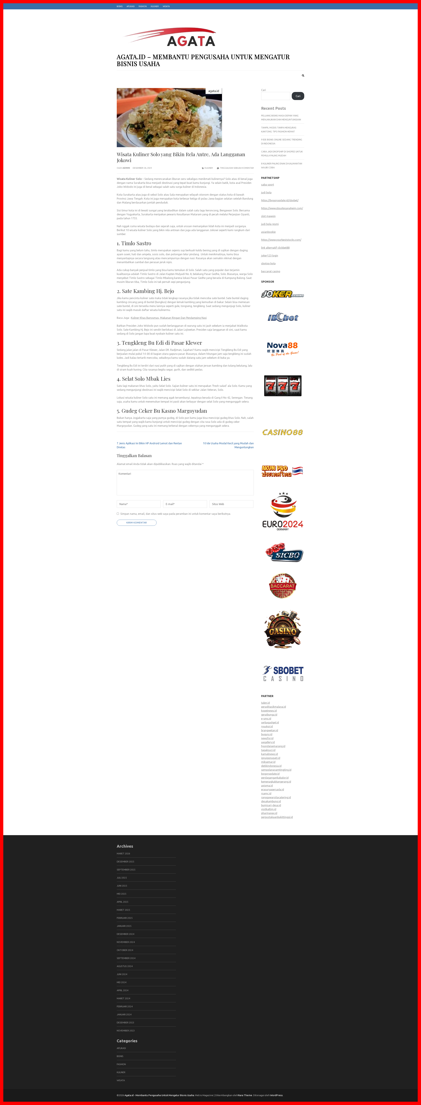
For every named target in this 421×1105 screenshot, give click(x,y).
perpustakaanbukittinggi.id (277, 817)
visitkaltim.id (268, 809)
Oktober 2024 (125, 950)
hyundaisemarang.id (273, 746)
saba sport (267, 184)
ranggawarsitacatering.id (276, 797)
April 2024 (122, 990)
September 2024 (126, 958)
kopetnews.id (269, 710)
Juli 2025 (122, 877)
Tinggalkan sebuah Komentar (237, 168)
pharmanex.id (269, 813)
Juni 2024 (122, 974)
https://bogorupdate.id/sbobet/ (279, 200)
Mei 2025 (121, 893)
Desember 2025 (125, 861)
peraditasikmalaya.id (273, 706)
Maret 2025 (123, 910)
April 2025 (122, 902)
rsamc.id (266, 793)
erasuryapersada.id (272, 789)
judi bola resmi (270, 224)
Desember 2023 (125, 1022)
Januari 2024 (124, 1014)
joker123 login (269, 255)
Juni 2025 (122, 885)
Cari (263, 90)
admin (126, 168)
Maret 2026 (123, 853)
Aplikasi (131, 6)
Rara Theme (245, 1095)
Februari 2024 (125, 1006)
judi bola (266, 192)
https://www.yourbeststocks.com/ (281, 239)
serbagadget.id (270, 722)
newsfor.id (267, 738)
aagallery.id (268, 742)
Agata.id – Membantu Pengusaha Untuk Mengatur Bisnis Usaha (203, 60)
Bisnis (120, 6)
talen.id (265, 702)
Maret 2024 (123, 998)
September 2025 (126, 869)
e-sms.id (266, 718)
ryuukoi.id (267, 726)
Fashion (143, 6)
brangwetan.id (269, 730)
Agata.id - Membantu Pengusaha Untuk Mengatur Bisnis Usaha (159, 1095)
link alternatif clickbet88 (275, 247)
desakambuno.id (271, 801)
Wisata (166, 6)
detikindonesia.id (271, 765)
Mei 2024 (121, 982)
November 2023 (126, 1030)
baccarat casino (270, 271)
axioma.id (267, 785)
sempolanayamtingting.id (276, 769)
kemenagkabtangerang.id (276, 781)
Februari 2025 (125, 918)
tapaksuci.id (268, 750)
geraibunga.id (269, 714)
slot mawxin (268, 216)
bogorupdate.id (270, 773)
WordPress (276, 1095)
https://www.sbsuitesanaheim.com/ (282, 208)
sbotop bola (268, 263)
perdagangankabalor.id (275, 777)
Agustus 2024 (125, 966)
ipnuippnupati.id (270, 757)
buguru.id (266, 734)
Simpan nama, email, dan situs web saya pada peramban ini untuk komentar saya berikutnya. (175, 513)
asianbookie (268, 231)
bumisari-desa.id (271, 805)
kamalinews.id (269, 754)
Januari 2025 (124, 926)
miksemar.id (268, 761)
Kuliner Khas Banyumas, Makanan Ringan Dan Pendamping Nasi (169, 317)
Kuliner (155, 6)
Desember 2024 (125, 934)
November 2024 (126, 942)
